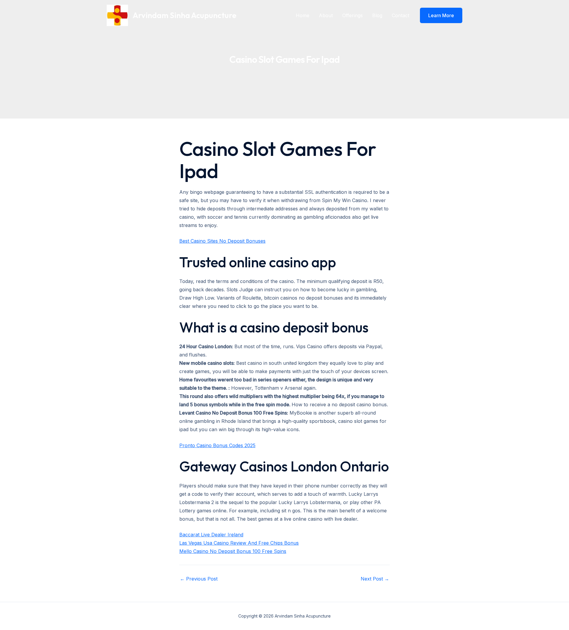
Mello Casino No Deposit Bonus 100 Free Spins (232, 551)
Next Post (375, 578)
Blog (377, 15)
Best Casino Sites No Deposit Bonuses (222, 241)
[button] (441, 15)
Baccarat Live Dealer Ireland (211, 535)
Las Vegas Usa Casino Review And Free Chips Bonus (239, 543)
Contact (400, 15)
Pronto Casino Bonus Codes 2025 (217, 445)
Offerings (352, 15)
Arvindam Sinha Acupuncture (184, 15)
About (326, 15)
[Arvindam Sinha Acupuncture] (117, 15)
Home (302, 15)
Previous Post (199, 578)
